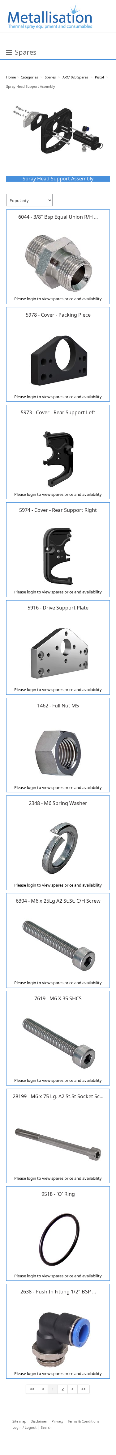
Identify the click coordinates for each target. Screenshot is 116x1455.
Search (46, 1427)
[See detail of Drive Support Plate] (58, 653)
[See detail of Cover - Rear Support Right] (58, 555)
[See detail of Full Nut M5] (58, 751)
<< (32, 1389)
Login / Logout (24, 1427)
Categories (29, 77)
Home (11, 77)
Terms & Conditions (83, 1421)
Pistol (99, 77)
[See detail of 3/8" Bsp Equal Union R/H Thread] (58, 262)
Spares (50, 77)
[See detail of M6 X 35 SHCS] (58, 1044)
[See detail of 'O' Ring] (58, 1239)
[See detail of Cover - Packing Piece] (58, 360)
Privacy (57, 1421)
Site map (19, 1421)
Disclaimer (39, 1421)
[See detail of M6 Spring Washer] (58, 848)
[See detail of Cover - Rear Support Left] (58, 458)
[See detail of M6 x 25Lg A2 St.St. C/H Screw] (58, 946)
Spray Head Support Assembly (30, 86)
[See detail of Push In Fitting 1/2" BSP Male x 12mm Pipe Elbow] (58, 1337)
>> (83, 1389)
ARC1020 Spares (75, 77)
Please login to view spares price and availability (58, 299)
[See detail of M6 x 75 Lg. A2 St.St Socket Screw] (58, 1142)
